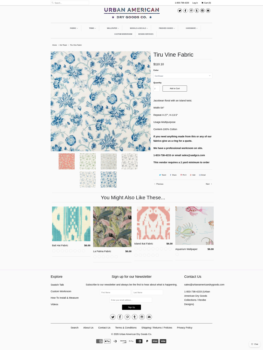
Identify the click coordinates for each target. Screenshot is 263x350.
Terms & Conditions (126, 327)
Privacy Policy (184, 327)
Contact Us (104, 327)
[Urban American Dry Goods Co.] (131, 14)
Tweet (164, 175)
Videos (54, 304)
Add (193, 175)
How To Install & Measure (65, 297)
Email (203, 175)
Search (74, 327)
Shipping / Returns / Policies (156, 327)
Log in (195, 3)
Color (155, 70)
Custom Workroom (61, 291)
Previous (159, 184)
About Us (88, 327)
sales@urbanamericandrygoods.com (204, 284)
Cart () (207, 3)
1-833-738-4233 (182, 3)
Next (208, 184)
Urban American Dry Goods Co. (135, 334)
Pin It (184, 175)
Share (174, 175)
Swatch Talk (57, 284)
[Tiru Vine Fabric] (101, 101)
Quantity (157, 83)
